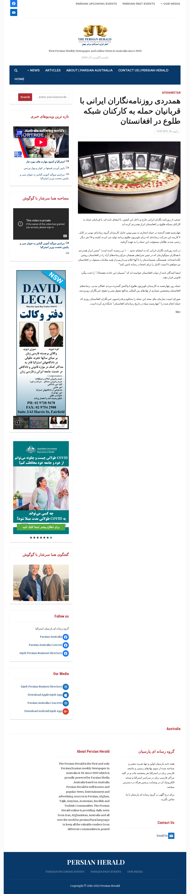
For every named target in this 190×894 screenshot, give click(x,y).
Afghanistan (171, 92)
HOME (19, 79)
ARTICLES (53, 70)
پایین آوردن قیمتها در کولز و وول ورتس (44, 168)
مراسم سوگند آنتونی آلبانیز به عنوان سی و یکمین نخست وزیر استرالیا (44, 176)
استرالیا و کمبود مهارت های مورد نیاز (45, 161)
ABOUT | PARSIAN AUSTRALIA (89, 70)
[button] (19, 343)
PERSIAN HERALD (96, 861)
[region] (41, 349)
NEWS (35, 70)
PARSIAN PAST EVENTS (138, 3)
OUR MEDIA (171, 3)
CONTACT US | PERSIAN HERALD (143, 70)
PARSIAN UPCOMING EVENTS (96, 3)
